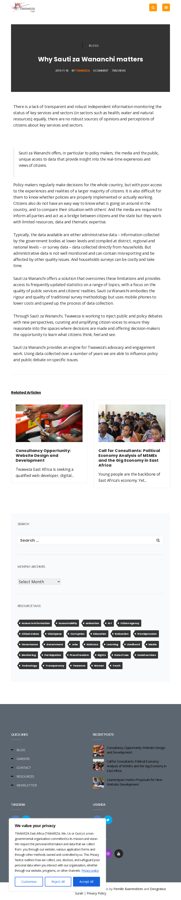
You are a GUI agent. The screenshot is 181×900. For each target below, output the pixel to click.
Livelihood (133, 644)
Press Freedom (79, 655)
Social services (146, 655)
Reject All (58, 881)
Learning (112, 644)
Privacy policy (90, 870)
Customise (29, 881)
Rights (102, 655)
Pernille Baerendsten (128, 889)
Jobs (75, 644)
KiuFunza (92, 644)
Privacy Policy (96, 893)
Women (99, 665)
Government (54, 644)
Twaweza (82, 70)
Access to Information (36, 623)
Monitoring (29, 655)
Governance (30, 644)
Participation (52, 655)
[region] (57, 854)
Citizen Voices (30, 634)
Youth (116, 665)
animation (92, 623)
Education (99, 634)
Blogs (94, 45)
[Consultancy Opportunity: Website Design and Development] (49, 426)
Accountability (67, 623)
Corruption (77, 634)
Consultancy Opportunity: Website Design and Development (136, 749)
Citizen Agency (129, 623)
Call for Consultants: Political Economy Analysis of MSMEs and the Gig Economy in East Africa (136, 766)
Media (153, 644)
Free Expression (147, 634)
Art (110, 623)
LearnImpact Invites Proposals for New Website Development (134, 781)
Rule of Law (121, 655)
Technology (29, 665)
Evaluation (121, 634)
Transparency (54, 665)
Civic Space (55, 634)
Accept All (86, 881)
